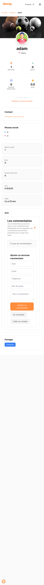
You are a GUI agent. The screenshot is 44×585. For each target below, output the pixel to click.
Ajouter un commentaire (22, 306)
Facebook (10, 345)
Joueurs (12, 13)
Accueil (4, 13)
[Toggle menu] (40, 4)
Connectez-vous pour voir (14, 116)
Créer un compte (20, 321)
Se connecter (18, 314)
